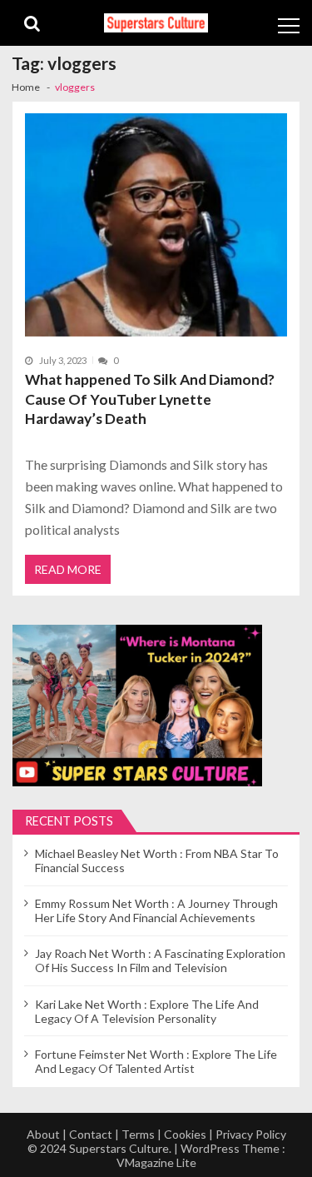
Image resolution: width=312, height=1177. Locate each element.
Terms (138, 1134)
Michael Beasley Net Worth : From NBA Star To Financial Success (157, 860)
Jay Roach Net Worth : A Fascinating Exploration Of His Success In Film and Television (160, 960)
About (43, 1134)
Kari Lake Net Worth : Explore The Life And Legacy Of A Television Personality (147, 1011)
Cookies (185, 1134)
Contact (90, 1134)
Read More (68, 569)
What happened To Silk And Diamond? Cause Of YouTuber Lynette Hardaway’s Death (150, 399)
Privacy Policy (250, 1134)
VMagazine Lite (156, 1162)
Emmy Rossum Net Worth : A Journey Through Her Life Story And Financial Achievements (156, 910)
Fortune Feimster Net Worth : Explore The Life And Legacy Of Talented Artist (156, 1061)
